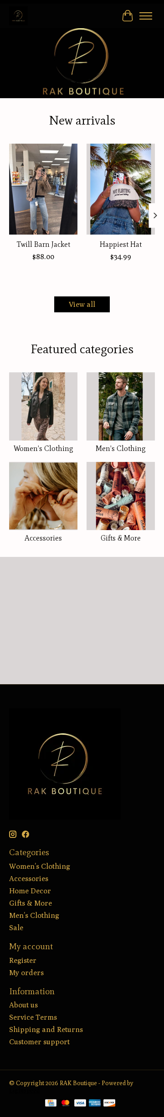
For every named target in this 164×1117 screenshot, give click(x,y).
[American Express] (95, 1103)
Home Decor (30, 891)
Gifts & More (121, 538)
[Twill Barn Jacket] (43, 189)
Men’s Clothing (121, 448)
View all (82, 304)
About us (23, 1005)
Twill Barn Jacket (43, 244)
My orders (26, 972)
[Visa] (80, 1103)
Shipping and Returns (46, 1029)
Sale (16, 927)
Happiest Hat (121, 244)
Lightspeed (24, 1090)
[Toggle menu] (146, 16)
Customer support (39, 1041)
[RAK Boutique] (18, 15)
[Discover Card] (109, 1103)
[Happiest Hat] (121, 189)
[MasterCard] (66, 1103)
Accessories (43, 538)
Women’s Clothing (43, 448)
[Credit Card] (50, 1103)
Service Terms (33, 1017)
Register (22, 960)
